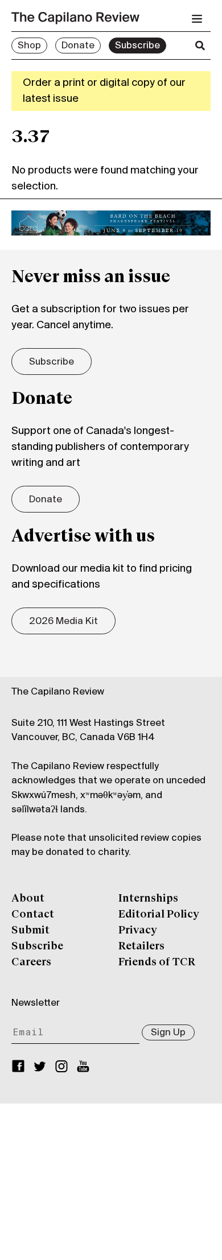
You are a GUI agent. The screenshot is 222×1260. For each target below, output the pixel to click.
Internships (148, 898)
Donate (77, 46)
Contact (32, 914)
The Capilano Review (57, 692)
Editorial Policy (158, 914)
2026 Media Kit (63, 622)
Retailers (141, 946)
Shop (29, 46)
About (27, 898)
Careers (31, 962)
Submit (30, 930)
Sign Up (168, 1033)
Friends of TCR (156, 962)
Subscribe (137, 46)
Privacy (137, 930)
